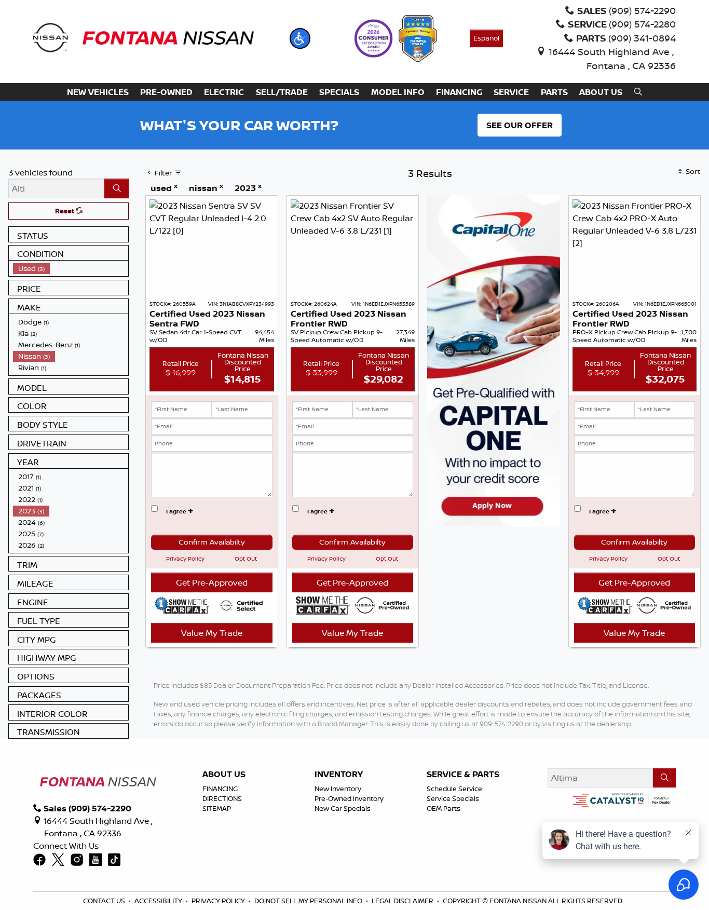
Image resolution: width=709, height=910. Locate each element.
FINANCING (220, 788)
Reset (65, 210)
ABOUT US (224, 774)
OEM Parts (443, 808)
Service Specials (453, 798)
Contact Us (104, 900)
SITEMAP (216, 808)
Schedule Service (454, 788)
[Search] (116, 188)
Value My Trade (211, 633)
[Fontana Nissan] (143, 37)
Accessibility (158, 900)
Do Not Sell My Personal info (308, 900)
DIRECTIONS (222, 798)
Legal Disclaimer (402, 900)
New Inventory (338, 788)
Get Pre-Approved (212, 582)
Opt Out (246, 558)
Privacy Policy (185, 558)
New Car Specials (343, 808)
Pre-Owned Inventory (349, 798)
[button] (300, 38)
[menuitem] (70, 268)
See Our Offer (519, 125)
